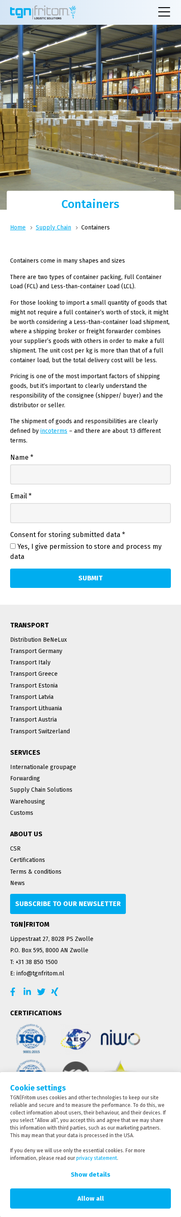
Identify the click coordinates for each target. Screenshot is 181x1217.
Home (18, 227)
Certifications (27, 860)
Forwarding (25, 778)
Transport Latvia (31, 697)
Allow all (90, 1198)
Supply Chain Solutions (41, 789)
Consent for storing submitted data (67, 535)
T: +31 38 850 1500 (34, 962)
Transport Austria (33, 719)
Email (21, 496)
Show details (90, 1174)
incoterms (53, 431)
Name (21, 457)
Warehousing (27, 801)
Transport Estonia (34, 685)
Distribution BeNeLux (38, 639)
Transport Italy (30, 662)
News (17, 883)
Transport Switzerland (40, 731)
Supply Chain (53, 227)
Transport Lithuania (36, 708)
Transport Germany (36, 651)
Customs (21, 813)
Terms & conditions (35, 871)
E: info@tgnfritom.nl (37, 973)
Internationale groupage (43, 767)
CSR (15, 848)
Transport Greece (34, 673)
